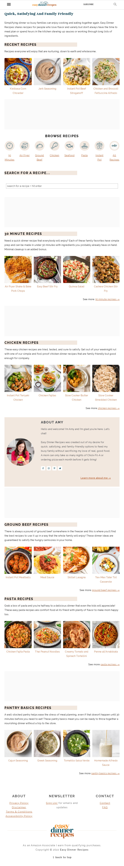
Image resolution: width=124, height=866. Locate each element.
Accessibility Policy (19, 816)
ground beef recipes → (106, 590)
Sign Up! (52, 803)
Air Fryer (24, 155)
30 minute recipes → (107, 299)
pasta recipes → (110, 664)
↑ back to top (62, 857)
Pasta (84, 155)
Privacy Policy (19, 803)
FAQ (105, 807)
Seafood (70, 155)
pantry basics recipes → (105, 773)
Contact (105, 803)
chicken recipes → (109, 408)
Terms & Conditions (19, 811)
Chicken (54, 155)
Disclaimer (19, 807)
